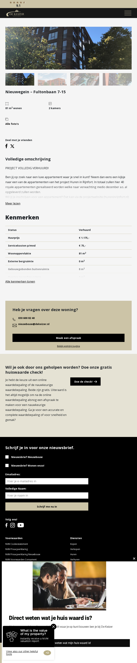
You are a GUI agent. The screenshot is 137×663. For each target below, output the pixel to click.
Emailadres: (12, 474)
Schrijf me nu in (47, 506)
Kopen (73, 544)
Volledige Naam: (15, 488)
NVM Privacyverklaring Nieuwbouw (22, 554)
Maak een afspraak (68, 338)
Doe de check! (83, 381)
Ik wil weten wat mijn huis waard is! (69, 643)
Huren (73, 554)
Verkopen (75, 549)
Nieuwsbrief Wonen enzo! (27, 465)
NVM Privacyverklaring (16, 549)
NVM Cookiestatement (16, 544)
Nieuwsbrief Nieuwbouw (27, 457)
